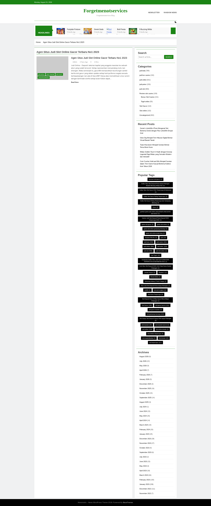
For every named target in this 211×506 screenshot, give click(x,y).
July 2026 (142, 361)
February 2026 (144, 375)
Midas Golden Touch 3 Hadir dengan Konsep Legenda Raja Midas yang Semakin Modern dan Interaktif (156, 154)
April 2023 (143, 471)
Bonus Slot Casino (147, 97)
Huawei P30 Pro (151, 237)
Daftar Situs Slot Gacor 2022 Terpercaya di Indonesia (155, 191)
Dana (155, 207)
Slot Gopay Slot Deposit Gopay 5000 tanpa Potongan (155, 319)
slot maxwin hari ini (162, 325)
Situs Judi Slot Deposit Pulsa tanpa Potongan (155, 285)
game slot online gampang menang (155, 229)
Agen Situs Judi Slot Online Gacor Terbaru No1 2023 (99, 58)
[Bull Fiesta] (111, 32)
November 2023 (145, 443)
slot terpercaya (155, 342)
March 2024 (143, 425)
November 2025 (145, 388)
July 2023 (142, 457)
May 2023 (143, 466)
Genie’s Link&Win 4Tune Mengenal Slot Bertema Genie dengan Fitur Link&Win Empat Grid (156, 130)
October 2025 (144, 393)
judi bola (41, 74)
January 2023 (144, 484)
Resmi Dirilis (155, 277)
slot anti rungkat (160, 290)
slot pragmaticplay (148, 338)
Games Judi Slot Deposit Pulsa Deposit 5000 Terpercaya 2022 (155, 219)
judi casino (162, 242)
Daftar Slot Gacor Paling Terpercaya (155, 196)
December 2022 (145, 489)
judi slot (59, 74)
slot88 (147, 290)
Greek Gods (98, 29)
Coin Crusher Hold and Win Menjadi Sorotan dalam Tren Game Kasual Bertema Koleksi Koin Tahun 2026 (156, 163)
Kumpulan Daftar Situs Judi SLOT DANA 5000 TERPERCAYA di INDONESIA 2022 (155, 260)
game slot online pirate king (155, 233)
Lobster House (149, 272)
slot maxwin (147, 325)
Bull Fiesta (121, 29)
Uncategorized (43, 78)
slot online (147, 329)
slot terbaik (163, 338)
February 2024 (144, 429)
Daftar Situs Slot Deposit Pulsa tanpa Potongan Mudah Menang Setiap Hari (155, 184)
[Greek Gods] (88, 32)
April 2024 (143, 420)
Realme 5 (163, 272)
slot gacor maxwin (155, 309)
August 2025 (143, 402)
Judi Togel (155, 255)
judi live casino (144, 75)
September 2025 (145, 397)
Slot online (143, 111)
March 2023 (143, 475)
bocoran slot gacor (155, 179)
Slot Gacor (143, 106)
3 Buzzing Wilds (145, 29)
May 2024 (143, 416)
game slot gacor (147, 224)
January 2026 (144, 379)
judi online (50, 74)
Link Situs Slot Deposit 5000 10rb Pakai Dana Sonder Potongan (155, 267)
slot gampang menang (155, 314)
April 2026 (143, 370)
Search (168, 57)
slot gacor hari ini (162, 305)
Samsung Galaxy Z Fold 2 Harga (155, 281)
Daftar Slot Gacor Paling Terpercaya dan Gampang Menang (155, 202)
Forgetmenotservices (105, 10)
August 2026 (143, 356)
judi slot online (161, 251)
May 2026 (143, 366)
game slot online (163, 224)
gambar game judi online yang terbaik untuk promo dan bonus (155, 212)
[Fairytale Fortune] (61, 32)
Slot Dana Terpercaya (155, 294)
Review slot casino (146, 93)
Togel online (145, 101)
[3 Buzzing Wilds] (133, 32)
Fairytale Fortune (73, 29)
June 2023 (143, 461)
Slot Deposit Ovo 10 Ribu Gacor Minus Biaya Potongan (155, 300)
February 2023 (144, 480)
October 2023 (144, 448)
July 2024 (142, 407)
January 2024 (144, 434)
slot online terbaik (162, 329)
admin (75, 62)
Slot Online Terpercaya (155, 334)
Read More (75, 82)
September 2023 (145, 452)
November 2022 (145, 493)
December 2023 (145, 439)
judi (163, 237)
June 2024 (143, 411)
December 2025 (145, 384)
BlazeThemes (128, 502)
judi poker (142, 84)
